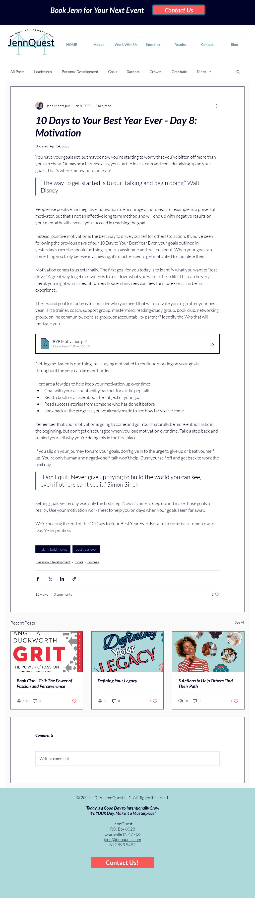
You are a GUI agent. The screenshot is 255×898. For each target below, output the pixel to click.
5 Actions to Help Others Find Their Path (205, 683)
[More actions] (217, 106)
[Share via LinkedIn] (62, 579)
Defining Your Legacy (117, 680)
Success (133, 71)
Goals (112, 71)
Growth (155, 71)
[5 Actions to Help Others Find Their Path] (208, 652)
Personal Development (80, 71)
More (201, 71)
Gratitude (179, 71)
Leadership (43, 71)
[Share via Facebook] (37, 579)
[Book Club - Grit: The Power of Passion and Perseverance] (47, 652)
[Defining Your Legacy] (128, 652)
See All (240, 622)
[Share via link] (74, 579)
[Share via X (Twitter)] (50, 579)
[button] (238, 71)
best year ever (86, 549)
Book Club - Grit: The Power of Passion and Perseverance (44, 683)
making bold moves (53, 549)
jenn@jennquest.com (122, 839)
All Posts (17, 71)
